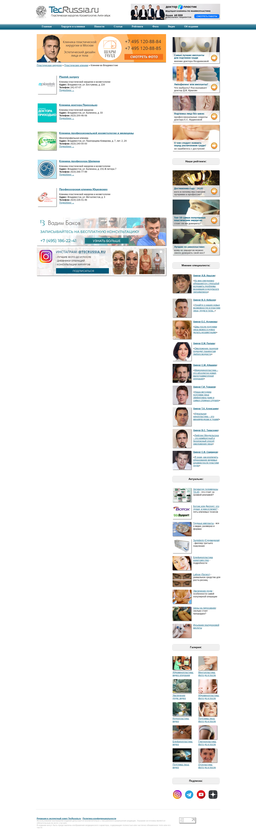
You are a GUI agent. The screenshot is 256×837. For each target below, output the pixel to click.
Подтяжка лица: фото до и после (207, 720)
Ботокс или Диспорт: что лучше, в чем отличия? (206, 507)
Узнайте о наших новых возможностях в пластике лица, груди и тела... (206, 308)
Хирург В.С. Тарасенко (205, 430)
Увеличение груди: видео (179, 697)
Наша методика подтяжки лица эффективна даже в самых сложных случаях (206, 396)
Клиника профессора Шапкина (79, 161)
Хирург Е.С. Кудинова (205, 321)
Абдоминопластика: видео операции (183, 674)
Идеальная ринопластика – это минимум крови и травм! (206, 416)
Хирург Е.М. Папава (204, 343)
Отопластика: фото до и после (207, 766)
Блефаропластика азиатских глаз (203, 559)
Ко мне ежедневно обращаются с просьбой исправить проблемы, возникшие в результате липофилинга (206, 286)
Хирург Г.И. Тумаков (204, 387)
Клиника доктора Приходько (78, 104)
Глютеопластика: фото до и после (207, 743)
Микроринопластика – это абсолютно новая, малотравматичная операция (205, 374)
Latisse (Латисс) (201, 574)
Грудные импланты (203, 523)
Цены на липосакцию (204, 608)
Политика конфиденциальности (99, 818)
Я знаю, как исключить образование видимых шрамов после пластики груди (206, 461)
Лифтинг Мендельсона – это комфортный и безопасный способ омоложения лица (206, 439)
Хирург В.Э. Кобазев (204, 300)
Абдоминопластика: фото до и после (208, 697)
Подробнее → (66, 90)
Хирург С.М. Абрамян (205, 365)
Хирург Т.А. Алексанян (205, 408)
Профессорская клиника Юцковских (83, 189)
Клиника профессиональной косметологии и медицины (96, 133)
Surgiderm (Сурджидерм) (206, 540)
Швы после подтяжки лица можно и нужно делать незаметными (205, 329)
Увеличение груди (202, 591)
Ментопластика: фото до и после (207, 674)
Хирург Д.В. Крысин (204, 275)
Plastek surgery (69, 76)
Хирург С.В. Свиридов (205, 452)
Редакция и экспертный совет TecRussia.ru (59, 818)
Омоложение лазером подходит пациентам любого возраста (205, 351)
